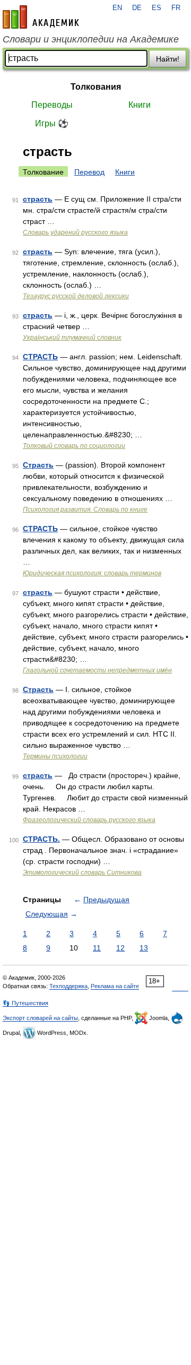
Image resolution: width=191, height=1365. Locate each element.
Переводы (52, 104)
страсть (38, 199)
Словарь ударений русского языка (75, 232)
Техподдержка (68, 986)
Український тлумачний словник (72, 337)
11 (97, 948)
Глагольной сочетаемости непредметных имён (97, 670)
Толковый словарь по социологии (74, 446)
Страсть (38, 465)
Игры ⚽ (51, 123)
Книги (139, 104)
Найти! (167, 59)
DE (137, 8)
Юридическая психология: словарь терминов (92, 573)
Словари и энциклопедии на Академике (91, 39)
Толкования (96, 86)
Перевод (89, 172)
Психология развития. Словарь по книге (85, 509)
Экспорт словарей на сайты (40, 1018)
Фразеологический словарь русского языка (89, 820)
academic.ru (41, 17)
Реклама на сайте (115, 986)
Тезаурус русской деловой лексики (76, 296)
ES (156, 8)
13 (144, 948)
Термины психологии (55, 756)
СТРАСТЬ (40, 356)
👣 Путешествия (25, 1003)
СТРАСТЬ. (41, 839)
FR (175, 8)
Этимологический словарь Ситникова (82, 872)
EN (117, 8)
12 (120, 948)
